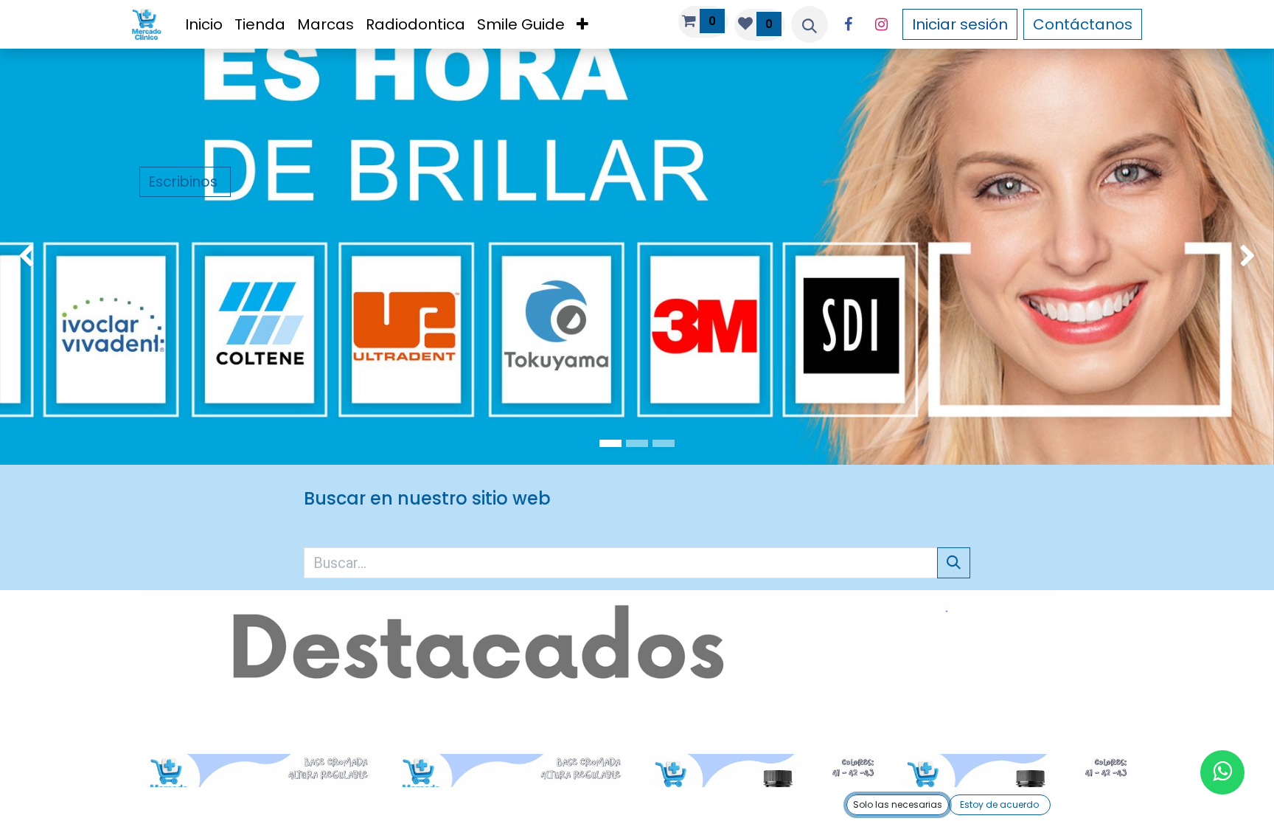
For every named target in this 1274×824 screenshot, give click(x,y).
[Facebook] (848, 24)
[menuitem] (204, 24)
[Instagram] (882, 24)
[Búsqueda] (953, 562)
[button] (809, 24)
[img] (51, 257)
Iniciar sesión (960, 24)
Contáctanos (1082, 24)
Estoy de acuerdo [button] (999, 804)
